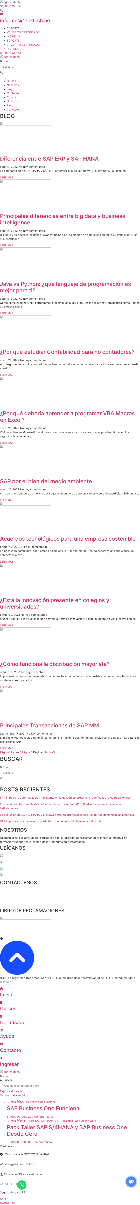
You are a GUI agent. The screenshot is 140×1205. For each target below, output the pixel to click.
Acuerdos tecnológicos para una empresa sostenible (68, 538)
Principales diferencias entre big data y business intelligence (62, 219)
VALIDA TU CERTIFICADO (23, 32)
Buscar (4, 1076)
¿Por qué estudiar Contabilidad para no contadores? (67, 352)
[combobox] (70, 66)
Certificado (13, 1022)
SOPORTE (13, 28)
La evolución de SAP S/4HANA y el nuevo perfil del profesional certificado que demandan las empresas (67, 814)
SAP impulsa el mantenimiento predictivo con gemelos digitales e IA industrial (50, 821)
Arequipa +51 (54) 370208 (17, 897)
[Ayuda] (1, 1030)
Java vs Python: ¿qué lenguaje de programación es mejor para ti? (65, 287)
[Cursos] (1, 1002)
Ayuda (7, 1036)
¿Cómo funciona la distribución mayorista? (55, 664)
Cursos (11, 81)
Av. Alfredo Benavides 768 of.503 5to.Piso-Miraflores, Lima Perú (45, 862)
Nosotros (13, 85)
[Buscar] (3, 77)
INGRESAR (13, 36)
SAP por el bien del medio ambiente (46, 481)
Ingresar (9, 1064)
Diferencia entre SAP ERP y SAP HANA (49, 158)
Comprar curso (44, 1116)
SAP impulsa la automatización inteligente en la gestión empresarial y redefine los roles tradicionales (65, 797)
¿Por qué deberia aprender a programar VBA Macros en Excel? (67, 416)
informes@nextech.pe (25, 20)
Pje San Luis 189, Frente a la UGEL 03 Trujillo (32, 875)
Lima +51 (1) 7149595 (14, 890)
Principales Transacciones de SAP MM (49, 725)
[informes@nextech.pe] (1, 14)
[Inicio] (1, 988)
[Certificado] (1, 1016)
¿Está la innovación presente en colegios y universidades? (54, 603)
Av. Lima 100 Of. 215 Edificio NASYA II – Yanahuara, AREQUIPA (43, 868)
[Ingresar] (1, 1058)
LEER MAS (6, 177)
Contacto (13, 93)
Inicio (6, 995)
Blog (10, 89)
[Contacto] (1, 1044)
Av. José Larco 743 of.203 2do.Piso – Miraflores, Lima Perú (41, 855)
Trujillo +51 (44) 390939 (16, 903)
